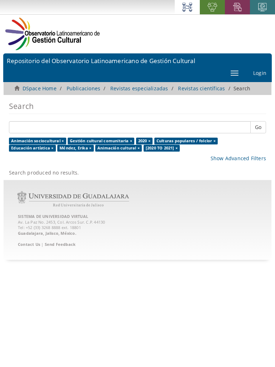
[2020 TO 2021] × (162, 148)
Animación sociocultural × (37, 140)
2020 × (144, 140)
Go (258, 127)
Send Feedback (60, 244)
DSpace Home (40, 88)
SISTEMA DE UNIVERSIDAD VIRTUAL (53, 216)
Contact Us (29, 244)
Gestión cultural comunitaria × (101, 140)
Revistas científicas (201, 88)
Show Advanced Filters (238, 158)
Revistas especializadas (139, 88)
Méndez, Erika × (75, 148)
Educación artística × (32, 148)
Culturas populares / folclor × (186, 140)
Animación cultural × (118, 148)
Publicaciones (84, 88)
